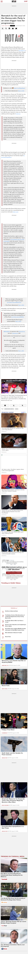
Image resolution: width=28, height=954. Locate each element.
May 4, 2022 (21, 305)
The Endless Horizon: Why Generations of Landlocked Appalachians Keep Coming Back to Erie (15, 616)
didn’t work (15, 212)
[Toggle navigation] (2, 1)
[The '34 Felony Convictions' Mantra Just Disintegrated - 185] (14, 936)
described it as (22, 50)
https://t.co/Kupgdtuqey (19, 88)
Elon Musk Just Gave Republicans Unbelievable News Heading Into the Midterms (12, 875)
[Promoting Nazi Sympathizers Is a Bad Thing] (14, 817)
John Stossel (5, 688)
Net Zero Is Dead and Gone (11, 611)
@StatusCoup (22, 331)
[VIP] (25, 1)
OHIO (16, 409)
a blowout (18, 114)
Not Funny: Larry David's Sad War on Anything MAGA (14, 661)
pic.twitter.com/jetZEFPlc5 (18, 317)
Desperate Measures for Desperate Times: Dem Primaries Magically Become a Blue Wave (13, 800)
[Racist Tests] (14, 676)
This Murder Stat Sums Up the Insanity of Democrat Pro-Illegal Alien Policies (13, 899)
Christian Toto (5, 665)
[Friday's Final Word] (14, 720)
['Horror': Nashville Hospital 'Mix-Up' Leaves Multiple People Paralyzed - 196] (14, 913)
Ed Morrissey (5, 733)
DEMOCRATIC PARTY (9, 409)
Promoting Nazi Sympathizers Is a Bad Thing (13, 827)
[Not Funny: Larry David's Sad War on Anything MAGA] (14, 651)
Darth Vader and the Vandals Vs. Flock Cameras (12, 754)
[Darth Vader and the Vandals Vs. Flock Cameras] (14, 744)
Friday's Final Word (8, 730)
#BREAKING (6, 331)
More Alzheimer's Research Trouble (13, 632)
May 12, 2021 (21, 91)
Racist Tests (8, 636)
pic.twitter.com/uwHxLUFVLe (14, 302)
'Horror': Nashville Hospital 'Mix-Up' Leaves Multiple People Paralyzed (13, 922)
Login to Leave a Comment (14, 572)
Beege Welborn (5, 805)
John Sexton (5, 25)
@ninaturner (15, 333)
